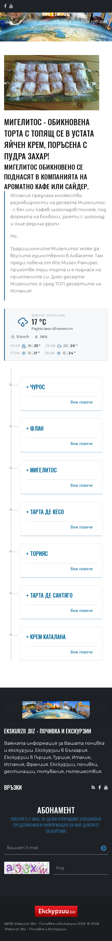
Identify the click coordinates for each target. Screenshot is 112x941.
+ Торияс (37, 553)
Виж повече (81, 402)
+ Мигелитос (41, 470)
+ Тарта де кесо (45, 512)
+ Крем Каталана (46, 637)
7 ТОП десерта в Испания (44, 29)
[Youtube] (106, 787)
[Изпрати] (103, 848)
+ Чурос (35, 387)
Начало (11, 21)
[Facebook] (99, 787)
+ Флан (34, 428)
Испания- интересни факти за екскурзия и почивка (65, 21)
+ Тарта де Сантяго (49, 595)
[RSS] (93, 787)
